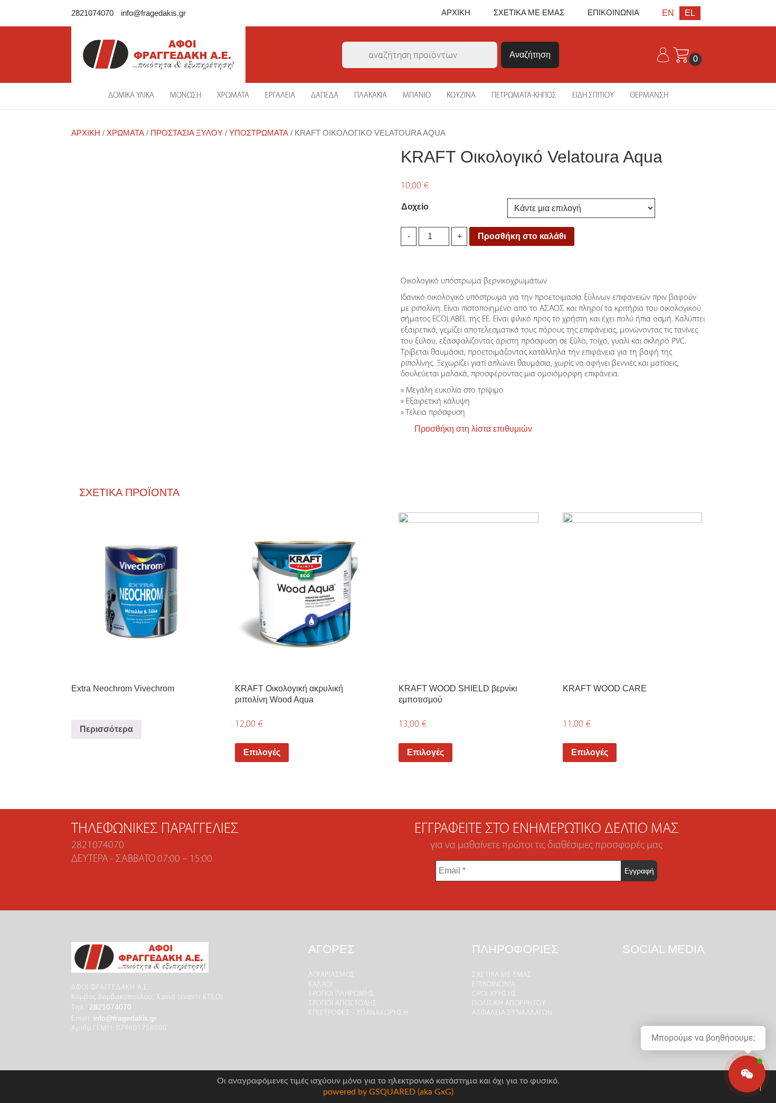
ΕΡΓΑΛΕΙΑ (280, 96)
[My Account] (664, 54)
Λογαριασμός (331, 975)
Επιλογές (261, 752)
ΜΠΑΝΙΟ (417, 96)
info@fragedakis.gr (153, 12)
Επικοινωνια (494, 984)
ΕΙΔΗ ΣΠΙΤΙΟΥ (593, 96)
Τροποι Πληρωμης (341, 994)
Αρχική (85, 133)
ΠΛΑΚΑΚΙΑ (370, 96)
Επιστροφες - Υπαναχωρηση (358, 1013)
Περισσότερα (106, 729)
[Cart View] (681, 54)
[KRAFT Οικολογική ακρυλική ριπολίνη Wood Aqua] (305, 591)
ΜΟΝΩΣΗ (185, 96)
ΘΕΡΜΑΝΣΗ (649, 96)
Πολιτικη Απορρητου (509, 1003)
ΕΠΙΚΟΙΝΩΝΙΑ (613, 12)
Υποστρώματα (258, 133)
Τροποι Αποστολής (342, 1003)
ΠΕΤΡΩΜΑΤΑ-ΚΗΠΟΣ (523, 96)
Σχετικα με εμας (502, 975)
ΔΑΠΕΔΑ (324, 96)
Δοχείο (415, 206)
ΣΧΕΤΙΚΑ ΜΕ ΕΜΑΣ (529, 12)
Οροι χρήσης (494, 994)
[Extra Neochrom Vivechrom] (141, 591)
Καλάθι (320, 984)
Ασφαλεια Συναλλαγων (512, 1013)
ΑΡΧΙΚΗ (455, 12)
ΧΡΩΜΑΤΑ (233, 96)
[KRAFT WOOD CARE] (633, 591)
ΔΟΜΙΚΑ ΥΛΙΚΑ (131, 96)
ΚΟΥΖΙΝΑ (461, 96)
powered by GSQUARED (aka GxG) (388, 1092)
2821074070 (92, 12)
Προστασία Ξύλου (186, 133)
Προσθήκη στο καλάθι (522, 236)
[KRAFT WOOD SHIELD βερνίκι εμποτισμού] (468, 591)
